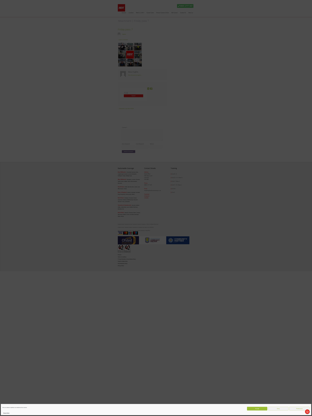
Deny (278, 408)
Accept (257, 408)
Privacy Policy (6, 413)
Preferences (299, 408)
